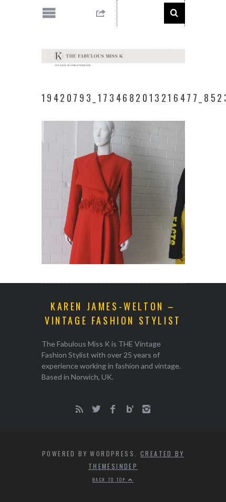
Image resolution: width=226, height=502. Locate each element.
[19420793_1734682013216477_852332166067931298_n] (113, 261)
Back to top (110, 479)
